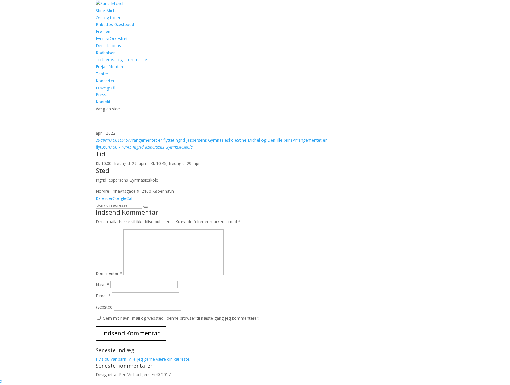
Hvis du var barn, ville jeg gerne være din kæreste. (143, 359)
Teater (102, 73)
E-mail (103, 295)
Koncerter (105, 81)
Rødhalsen (106, 53)
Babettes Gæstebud (115, 24)
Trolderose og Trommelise (121, 59)
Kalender (104, 198)
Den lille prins (108, 45)
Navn (102, 284)
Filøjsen (103, 31)
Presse (102, 94)
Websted (104, 307)
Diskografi (105, 88)
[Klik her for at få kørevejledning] (145, 207)
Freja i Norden (109, 66)
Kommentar (109, 273)
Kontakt (103, 102)
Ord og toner (108, 17)
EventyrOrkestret (112, 38)
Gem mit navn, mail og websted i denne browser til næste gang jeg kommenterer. (181, 318)
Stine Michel (107, 10)
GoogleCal (122, 198)
